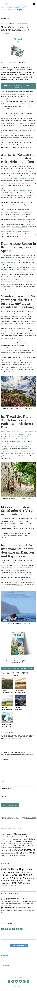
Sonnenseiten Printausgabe (7, 885)
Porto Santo (19, 850)
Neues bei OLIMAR (7, 880)
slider (9, 738)
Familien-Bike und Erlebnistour (11, 439)
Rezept (3, 853)
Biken (23, 735)
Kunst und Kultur (17, 843)
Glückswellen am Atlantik (23, 195)
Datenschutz (5, 965)
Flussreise (25, 526)
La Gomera (25, 843)
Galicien (3, 839)
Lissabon (8, 845)
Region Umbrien (8, 231)
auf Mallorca (18, 345)
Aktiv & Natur (9, 869)
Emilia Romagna (16, 836)
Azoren (13, 735)
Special (16, 885)
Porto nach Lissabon (7, 444)
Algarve (17, 834)
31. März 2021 (11, 23)
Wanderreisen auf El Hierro (10, 350)
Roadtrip (30, 736)
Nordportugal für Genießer (21, 260)
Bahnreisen (18, 735)
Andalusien (26, 834)
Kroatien (3, 736)
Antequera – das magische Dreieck (13, 222)
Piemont (31, 282)
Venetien (17, 855)
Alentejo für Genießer (16, 265)
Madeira (20, 736)
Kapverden (32, 735)
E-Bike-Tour (21, 456)
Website (3, 796)
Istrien (18, 369)
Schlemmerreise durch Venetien (11, 282)
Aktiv (5, 834)
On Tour (28, 880)
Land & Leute (17, 877)
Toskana (12, 855)
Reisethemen (15, 882)
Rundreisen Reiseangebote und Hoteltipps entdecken (18, 86)
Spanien (13, 738)
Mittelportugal (11, 847)
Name (3, 781)
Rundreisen (4, 738)
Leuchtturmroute (6, 362)
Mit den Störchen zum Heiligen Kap (19, 205)
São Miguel (5, 855)
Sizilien (16, 853)
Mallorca (3, 847)
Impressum (4, 955)
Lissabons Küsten (19, 845)
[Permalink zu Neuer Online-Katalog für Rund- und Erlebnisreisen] (18, 59)
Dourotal (9, 836)
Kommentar (5, 759)
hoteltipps (25, 839)
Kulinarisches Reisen (11, 736)
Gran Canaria (9, 839)
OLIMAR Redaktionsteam (10, 34)
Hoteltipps (25, 872)
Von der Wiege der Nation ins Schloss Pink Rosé (17, 178)
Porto (13, 850)
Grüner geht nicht (21, 436)
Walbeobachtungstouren (9, 580)
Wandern (18, 738)
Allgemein (25, 869)
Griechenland (17, 839)
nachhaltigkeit (20, 847)
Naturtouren (19, 584)
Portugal (25, 736)
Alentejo (10, 834)
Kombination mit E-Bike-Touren (24, 531)
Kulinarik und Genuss (6, 843)
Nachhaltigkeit (30, 878)
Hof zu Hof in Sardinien (19, 226)
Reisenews (5, 883)
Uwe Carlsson (5, 907)
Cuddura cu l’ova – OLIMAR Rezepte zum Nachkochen (29, 817)
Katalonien (18, 841)
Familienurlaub (25, 836)
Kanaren (4, 841)
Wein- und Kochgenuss (8, 262)
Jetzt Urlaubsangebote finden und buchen (17, 668)
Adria (2, 834)
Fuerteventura (32, 836)
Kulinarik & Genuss (11, 874)
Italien (26, 735)
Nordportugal (6, 850)
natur (25, 847)
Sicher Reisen (26, 883)
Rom (6, 853)
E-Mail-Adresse (6, 788)
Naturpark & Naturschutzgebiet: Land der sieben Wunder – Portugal (9, 817)
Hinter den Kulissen (14, 872)
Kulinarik (30, 841)
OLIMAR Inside (6, 18)
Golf (7, 872)
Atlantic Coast (22, 441)
